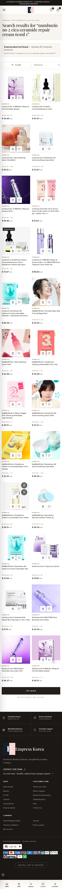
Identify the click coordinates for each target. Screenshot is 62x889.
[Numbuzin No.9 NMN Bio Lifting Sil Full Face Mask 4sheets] (46, 649)
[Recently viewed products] (3, 875)
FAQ (34, 804)
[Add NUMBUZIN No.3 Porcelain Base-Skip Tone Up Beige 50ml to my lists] (49, 302)
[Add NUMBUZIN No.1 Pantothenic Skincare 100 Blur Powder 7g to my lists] (49, 506)
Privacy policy (38, 825)
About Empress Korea (11, 821)
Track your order (39, 787)
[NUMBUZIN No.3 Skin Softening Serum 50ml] (16, 343)
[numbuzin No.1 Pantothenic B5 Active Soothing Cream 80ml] (46, 139)
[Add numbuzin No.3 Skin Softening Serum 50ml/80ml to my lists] (19, 149)
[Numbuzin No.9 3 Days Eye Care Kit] (46, 547)
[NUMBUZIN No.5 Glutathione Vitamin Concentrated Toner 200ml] (16, 496)
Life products (8, 804)
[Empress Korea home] (31, 9)
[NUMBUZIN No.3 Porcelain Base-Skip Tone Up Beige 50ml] (46, 292)
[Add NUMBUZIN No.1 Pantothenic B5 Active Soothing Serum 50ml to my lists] (49, 404)
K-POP (6, 795)
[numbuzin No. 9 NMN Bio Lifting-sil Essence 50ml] (16, 190)
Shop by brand (9, 808)
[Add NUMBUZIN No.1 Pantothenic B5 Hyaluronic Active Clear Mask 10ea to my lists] (19, 557)
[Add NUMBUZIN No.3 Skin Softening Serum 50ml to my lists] (19, 353)
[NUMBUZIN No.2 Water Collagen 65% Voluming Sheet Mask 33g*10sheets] (16, 394)
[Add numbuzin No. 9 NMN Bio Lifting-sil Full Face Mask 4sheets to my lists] (19, 98)
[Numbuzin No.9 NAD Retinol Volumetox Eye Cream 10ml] (16, 649)
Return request (39, 791)
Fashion (6, 799)
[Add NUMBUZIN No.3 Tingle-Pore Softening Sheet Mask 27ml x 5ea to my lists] (49, 353)
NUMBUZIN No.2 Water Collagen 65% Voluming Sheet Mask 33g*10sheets (14, 415)
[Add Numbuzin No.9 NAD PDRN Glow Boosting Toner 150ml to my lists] (49, 609)
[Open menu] (4, 10)
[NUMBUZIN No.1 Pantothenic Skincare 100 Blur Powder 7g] (46, 496)
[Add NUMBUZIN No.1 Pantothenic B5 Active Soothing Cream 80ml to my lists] (49, 455)
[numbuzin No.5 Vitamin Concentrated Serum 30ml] (46, 88)
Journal (36, 821)
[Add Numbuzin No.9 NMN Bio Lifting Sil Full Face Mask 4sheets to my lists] (49, 660)
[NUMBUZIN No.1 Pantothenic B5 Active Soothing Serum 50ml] (46, 394)
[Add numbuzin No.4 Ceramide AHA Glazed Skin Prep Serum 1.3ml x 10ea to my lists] (19, 609)
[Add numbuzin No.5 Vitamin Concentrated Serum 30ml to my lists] (49, 98)
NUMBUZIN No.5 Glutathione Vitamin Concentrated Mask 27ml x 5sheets (15, 466)
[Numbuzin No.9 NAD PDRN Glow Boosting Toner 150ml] (46, 598)
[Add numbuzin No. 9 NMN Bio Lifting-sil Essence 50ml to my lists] (19, 200)
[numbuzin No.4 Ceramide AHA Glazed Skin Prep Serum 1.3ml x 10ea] (16, 598)
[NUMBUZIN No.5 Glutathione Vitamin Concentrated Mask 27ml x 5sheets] (16, 445)
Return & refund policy (42, 795)
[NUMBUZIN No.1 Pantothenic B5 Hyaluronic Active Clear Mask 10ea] (16, 547)
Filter (18, 65)
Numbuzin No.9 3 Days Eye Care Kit (45, 566)
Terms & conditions (10, 825)
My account (8, 829)
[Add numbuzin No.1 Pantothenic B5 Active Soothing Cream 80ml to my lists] (49, 149)
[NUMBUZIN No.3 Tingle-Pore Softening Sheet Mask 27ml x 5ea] (46, 343)
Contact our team (12, 769)
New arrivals (8, 787)
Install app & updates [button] (31, 865)
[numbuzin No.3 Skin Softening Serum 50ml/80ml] (16, 139)
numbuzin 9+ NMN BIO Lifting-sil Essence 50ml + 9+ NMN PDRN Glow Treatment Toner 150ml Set (46, 262)
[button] (13, 98)
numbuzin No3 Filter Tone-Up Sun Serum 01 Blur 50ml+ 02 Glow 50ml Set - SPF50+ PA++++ (45, 211)
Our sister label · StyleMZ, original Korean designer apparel (27, 774)
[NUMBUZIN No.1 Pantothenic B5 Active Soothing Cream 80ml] (46, 445)
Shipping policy (39, 799)
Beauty (6, 791)
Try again (31, 691)
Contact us (37, 808)
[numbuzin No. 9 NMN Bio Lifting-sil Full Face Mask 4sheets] (16, 88)
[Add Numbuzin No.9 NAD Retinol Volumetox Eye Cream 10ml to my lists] (19, 660)
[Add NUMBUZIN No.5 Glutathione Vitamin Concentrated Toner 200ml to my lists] (19, 506)
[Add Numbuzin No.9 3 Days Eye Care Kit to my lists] (49, 557)
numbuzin (5, 104)
